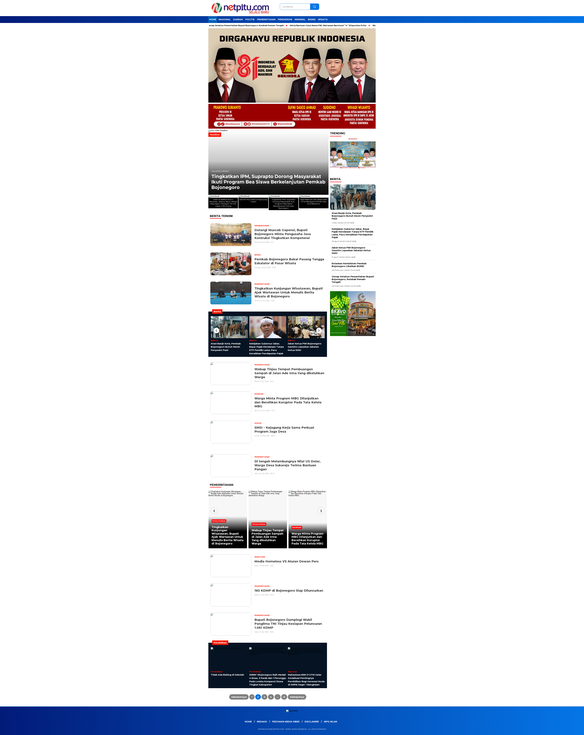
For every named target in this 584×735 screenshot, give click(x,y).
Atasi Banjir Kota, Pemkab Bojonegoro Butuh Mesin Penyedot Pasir (226, 347)
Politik (250, 19)
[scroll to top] (564, 730)
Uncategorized (220, 177)
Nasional (225, 19)
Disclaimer (312, 721)
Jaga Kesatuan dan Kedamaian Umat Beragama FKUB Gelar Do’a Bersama (267, 184)
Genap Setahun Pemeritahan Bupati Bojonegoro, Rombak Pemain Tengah (218, 25)
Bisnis (312, 19)
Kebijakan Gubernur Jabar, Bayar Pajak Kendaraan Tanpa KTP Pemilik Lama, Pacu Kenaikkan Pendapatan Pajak (352, 233)
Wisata (323, 19)
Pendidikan (285, 19)
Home (212, 19)
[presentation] (216, 330)
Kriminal (300, 19)
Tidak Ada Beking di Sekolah (227, 674)
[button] (212, 162)
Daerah (238, 19)
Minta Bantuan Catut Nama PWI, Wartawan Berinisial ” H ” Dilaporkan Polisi (300, 25)
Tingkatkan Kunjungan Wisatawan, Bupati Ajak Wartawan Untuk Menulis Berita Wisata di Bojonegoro (227, 535)
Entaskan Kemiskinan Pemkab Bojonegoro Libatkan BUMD (349, 264)
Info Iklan (330, 721)
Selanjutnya (297, 696)
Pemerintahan (266, 19)
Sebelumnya (239, 696)
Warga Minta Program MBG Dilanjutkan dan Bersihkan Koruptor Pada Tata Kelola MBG (307, 538)
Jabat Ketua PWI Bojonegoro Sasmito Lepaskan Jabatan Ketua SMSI (304, 347)
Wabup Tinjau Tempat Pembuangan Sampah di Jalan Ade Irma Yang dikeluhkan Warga (268, 537)
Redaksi (262, 721)
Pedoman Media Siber (285, 721)
